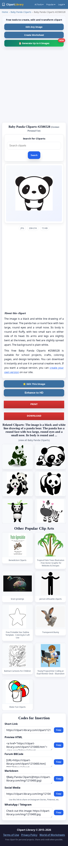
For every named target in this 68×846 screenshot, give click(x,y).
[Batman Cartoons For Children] (17, 655)
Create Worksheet (34, 34)
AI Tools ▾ (39, 4)
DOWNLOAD (34, 415)
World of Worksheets (52, 835)
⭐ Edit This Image (34, 383)
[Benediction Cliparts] (17, 544)
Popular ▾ (50, 4)
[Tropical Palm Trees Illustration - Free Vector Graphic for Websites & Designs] (50, 544)
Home (5, 11)
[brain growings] (17, 583)
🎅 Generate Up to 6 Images (41, 42)
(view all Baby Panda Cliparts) (34, 440)
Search (34, 155)
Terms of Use (11, 835)
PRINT (34, 404)
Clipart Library (26, 830)
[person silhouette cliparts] (50, 583)
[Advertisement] (34, 86)
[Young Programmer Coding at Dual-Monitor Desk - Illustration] (50, 655)
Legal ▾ (61, 4)
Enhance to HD (34, 392)
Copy (58, 730)
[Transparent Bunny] (50, 616)
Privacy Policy (29, 835)
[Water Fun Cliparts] (17, 691)
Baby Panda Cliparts (21, 11)
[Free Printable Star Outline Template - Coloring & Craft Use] (17, 616)
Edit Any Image (34, 26)
